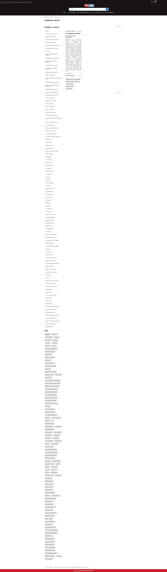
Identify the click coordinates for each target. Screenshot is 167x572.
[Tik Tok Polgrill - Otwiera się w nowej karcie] (7, 2)
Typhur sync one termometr (50, 42)
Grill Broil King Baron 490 (50, 131)
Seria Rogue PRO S (49, 208)
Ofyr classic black (48, 159)
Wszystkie (47, 31)
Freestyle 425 (47, 205)
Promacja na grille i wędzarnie (51, 272)
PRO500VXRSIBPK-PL (49, 243)
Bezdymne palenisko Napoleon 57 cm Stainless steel (52, 85)
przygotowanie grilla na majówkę (51, 151)
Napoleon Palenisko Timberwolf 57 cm (52, 82)
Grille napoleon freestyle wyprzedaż (52, 263)
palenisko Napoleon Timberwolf (51, 89)
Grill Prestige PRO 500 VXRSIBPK (52, 240)
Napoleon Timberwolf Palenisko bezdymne (51, 54)
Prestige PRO (47, 249)
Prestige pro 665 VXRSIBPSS (51, 234)
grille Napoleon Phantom (50, 312)
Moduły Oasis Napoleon (50, 106)
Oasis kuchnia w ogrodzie (50, 112)
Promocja (47, 277)
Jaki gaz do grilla (48, 142)
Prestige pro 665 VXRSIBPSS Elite (51, 92)
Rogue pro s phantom (49, 182)
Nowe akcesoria (48, 252)
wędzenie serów (70, 31)
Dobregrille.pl (46, 17)
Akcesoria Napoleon (49, 254)
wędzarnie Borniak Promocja (50, 257)
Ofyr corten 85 (48, 168)
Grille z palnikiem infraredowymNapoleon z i (53, 118)
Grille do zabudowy (49, 103)
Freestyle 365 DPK (49, 226)
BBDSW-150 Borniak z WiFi (50, 309)
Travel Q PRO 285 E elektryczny (51, 122)
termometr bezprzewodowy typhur (51, 48)
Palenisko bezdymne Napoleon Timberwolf (51, 68)
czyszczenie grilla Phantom (50, 318)
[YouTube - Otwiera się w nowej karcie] (4, 2)
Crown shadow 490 (49, 191)
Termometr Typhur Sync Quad (51, 33)
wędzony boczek (48, 298)
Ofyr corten (47, 177)
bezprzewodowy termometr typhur (51, 39)
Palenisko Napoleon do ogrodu (51, 65)
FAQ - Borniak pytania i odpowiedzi (52, 306)
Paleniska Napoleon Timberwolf (51, 72)
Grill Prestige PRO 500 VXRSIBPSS (52, 246)
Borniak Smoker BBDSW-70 (50, 324)
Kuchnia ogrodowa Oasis (50, 109)
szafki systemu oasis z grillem (50, 101)
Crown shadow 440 (49, 194)
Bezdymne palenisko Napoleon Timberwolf (51, 61)
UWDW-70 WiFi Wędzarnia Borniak (52, 321)
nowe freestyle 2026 (49, 229)
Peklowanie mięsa (48, 292)
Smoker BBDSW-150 (49, 326)
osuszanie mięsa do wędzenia (51, 295)
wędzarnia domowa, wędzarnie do (72, 81)
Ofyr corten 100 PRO (49, 171)
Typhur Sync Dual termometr (50, 36)
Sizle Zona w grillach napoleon (51, 115)
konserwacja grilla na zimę (50, 283)
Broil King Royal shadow (50, 217)
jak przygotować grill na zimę (51, 286)
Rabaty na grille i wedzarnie (50, 269)
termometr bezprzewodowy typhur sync (52, 45)
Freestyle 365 (48, 203)
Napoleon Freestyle (49, 154)
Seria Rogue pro (48, 211)
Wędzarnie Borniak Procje (50, 260)
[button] (107, 9)
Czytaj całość (68, 73)
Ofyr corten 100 (48, 174)
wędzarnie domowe (70, 86)
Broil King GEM (48, 200)
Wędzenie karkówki (49, 303)
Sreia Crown (47, 185)
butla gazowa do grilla (49, 148)
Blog (51, 17)
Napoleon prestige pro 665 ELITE (51, 95)
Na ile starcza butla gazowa (50, 133)
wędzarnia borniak (69, 84)
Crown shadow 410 (49, 197)
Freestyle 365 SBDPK (49, 223)
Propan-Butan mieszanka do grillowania (52, 136)
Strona (118, 26)
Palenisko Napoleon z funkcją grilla (52, 58)
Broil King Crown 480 (49, 188)
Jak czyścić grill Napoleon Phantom (52, 315)
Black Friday (47, 275)
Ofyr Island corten (48, 162)
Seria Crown (47, 51)
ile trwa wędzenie (48, 289)
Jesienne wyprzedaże (49, 266)
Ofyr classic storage (49, 165)
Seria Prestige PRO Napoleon (51, 237)
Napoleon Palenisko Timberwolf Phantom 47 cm (53, 78)
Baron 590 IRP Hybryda (50, 125)
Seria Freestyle (48, 231)
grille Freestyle (48, 157)
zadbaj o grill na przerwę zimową (51, 280)
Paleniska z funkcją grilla (50, 75)
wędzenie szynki (48, 301)
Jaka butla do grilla (48, 145)
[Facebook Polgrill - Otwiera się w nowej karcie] (1, 2)
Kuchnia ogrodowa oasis (50, 98)
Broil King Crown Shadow (50, 214)
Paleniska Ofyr (48, 180)
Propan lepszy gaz (48, 139)
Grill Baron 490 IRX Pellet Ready (51, 128)
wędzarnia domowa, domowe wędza (73, 79)
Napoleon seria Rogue (49, 220)
